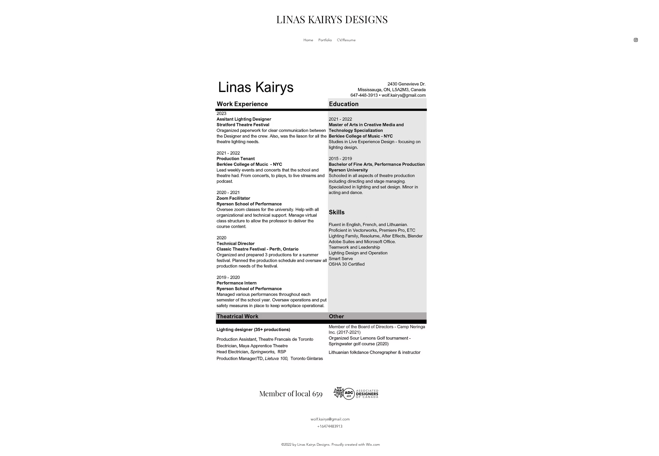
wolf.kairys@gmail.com (330, 419)
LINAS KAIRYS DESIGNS (332, 19)
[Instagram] (635, 40)
